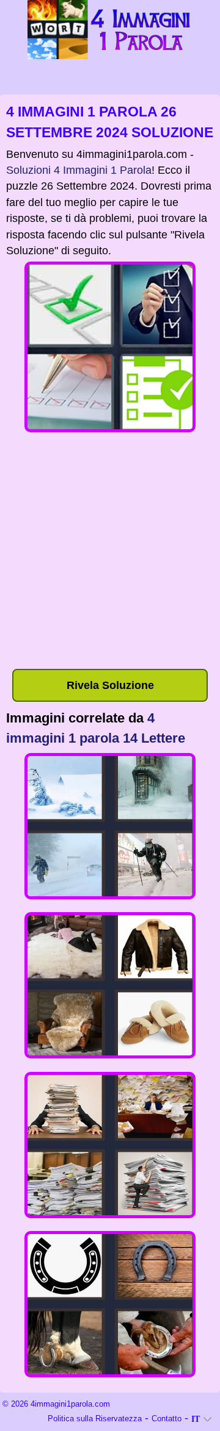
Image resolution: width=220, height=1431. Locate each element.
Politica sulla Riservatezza (95, 1418)
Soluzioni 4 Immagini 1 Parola (79, 170)
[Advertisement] (110, 553)
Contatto (167, 1418)
